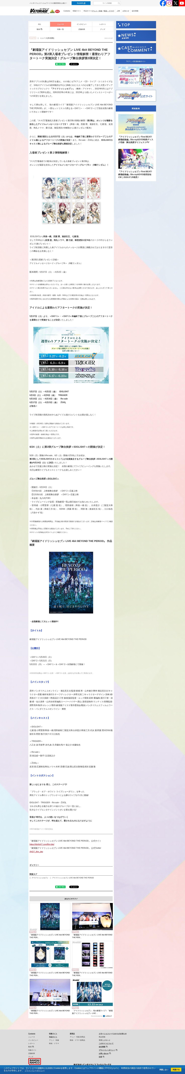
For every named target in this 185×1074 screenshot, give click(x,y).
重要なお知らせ (104, 1040)
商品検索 (80, 3)
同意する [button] (176, 1070)
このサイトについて (106, 1043)
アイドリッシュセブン (40, 878)
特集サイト (77, 11)
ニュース (60, 24)
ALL (39, 24)
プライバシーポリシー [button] (35, 1070)
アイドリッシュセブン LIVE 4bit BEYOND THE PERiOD (73, 878)
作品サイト (53, 1037)
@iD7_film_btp (36, 852)
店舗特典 (81, 29)
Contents (67, 11)
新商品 (72, 1034)
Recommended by (97, 1016)
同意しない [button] (163, 1070)
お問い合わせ (104, 1053)
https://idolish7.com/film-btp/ (42, 844)
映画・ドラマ (109, 11)
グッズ (102, 29)
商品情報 (102, 1037)
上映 (118, 11)
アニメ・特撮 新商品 (77, 1037)
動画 (38, 29)
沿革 (100, 1057)
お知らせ (126, 11)
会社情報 (135, 11)
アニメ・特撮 (97, 11)
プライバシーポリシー (107, 1050)
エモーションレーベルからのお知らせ (113, 1034)
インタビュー (82, 24)
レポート (102, 24)
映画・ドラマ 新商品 (77, 1040)
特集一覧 (60, 29)
